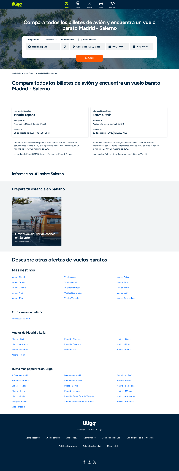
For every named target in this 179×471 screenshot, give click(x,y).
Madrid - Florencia (72, 344)
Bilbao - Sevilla (71, 386)
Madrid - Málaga (124, 391)
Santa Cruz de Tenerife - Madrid (79, 401)
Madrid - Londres (72, 391)
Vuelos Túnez (18, 298)
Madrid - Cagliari (124, 339)
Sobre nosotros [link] (33, 437)
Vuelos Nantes (123, 287)
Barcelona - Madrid (73, 375)
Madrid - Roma (124, 349)
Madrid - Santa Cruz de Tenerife (79, 396)
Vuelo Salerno (29, 73)
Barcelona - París (124, 375)
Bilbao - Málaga (19, 386)
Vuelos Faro (122, 282)
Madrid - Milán (123, 344)
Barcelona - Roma (20, 380)
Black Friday (71, 437)
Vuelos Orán (122, 293)
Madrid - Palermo (20, 349)
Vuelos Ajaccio (19, 277)
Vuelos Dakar (123, 277)
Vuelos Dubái (70, 282)
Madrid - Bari (18, 339)
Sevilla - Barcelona (125, 401)
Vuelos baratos (53, 437)
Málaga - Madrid (19, 401)
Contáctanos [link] (89, 437)
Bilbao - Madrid (124, 380)
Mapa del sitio (113, 446)
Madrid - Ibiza (18, 391)
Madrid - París (18, 396)
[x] (94, 462)
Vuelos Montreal (72, 287)
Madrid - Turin (18, 355)
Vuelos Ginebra (19, 287)
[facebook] (84, 462)
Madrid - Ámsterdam (126, 396)
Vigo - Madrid (18, 407)
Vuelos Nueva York (73, 293)
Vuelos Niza (17, 293)
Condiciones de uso (111, 437)
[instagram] (89, 462)
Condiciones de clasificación (140, 437)
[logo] (17, 4)
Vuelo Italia (16, 73)
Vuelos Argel (70, 277)
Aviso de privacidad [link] (92, 446)
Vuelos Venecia (71, 298)
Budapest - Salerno (21, 318)
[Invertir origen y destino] (65, 46)
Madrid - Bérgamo (72, 339)
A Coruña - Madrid (20, 375)
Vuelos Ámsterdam (126, 298)
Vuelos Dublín (18, 282)
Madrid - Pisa (70, 349)
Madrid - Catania (20, 344)
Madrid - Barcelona (125, 386)
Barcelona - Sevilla (73, 380)
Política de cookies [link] (68, 446)
